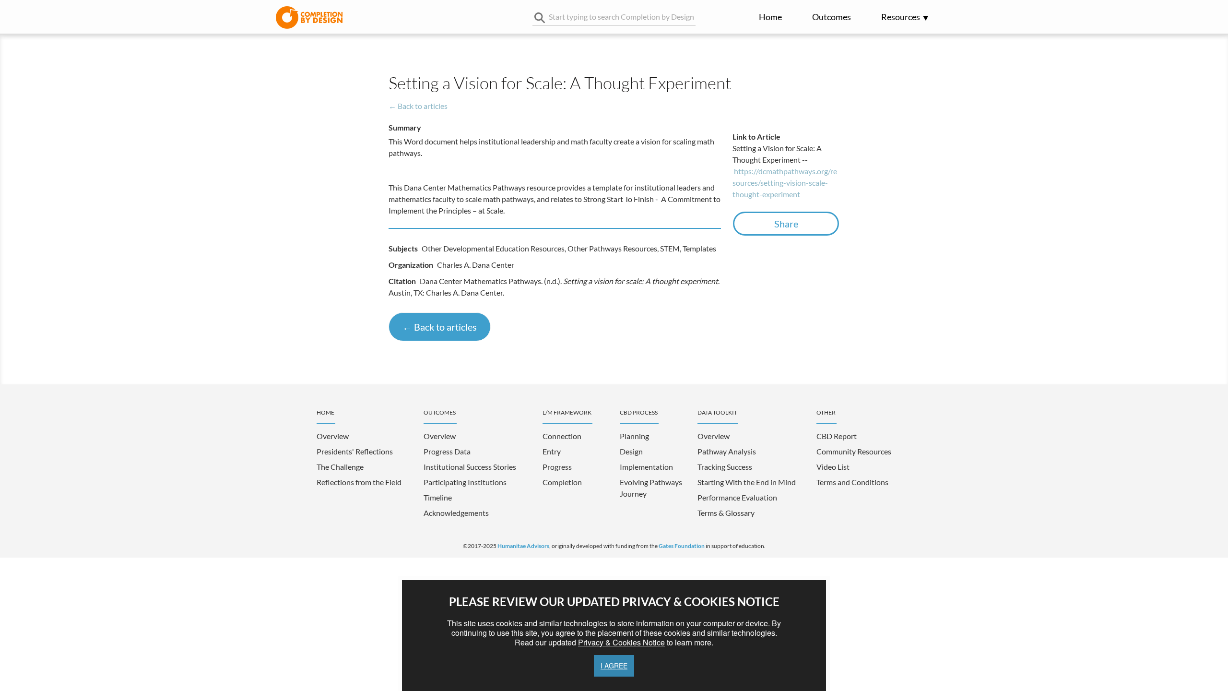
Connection (562, 436)
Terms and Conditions (852, 482)
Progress (557, 466)
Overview (333, 436)
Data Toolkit (717, 412)
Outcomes (831, 17)
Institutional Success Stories (470, 466)
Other (826, 412)
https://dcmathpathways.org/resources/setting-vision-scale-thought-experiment (784, 183)
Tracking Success (724, 466)
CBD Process (639, 412)
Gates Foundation (682, 545)
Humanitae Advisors (523, 545)
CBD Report (836, 436)
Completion (562, 482)
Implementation (646, 466)
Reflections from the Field (359, 482)
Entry (552, 451)
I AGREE (614, 665)
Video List (833, 466)
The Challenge (340, 466)
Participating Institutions (465, 482)
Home (770, 17)
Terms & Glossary (726, 512)
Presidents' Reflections (355, 451)
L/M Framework (567, 412)
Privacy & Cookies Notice (621, 642)
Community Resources (853, 451)
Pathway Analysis (726, 451)
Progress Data (447, 451)
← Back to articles (418, 105)
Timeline (438, 497)
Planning (634, 436)
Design (631, 451)
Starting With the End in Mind (746, 482)
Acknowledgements (456, 512)
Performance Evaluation (737, 497)
